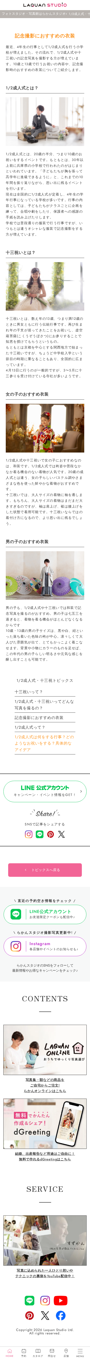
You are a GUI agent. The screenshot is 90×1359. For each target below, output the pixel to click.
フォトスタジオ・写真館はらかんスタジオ (34, 14)
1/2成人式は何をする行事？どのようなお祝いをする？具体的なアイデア (44, 743)
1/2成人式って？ (30, 727)
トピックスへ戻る (45, 869)
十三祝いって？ (29, 692)
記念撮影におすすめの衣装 (39, 717)
